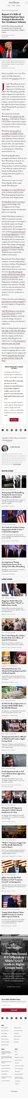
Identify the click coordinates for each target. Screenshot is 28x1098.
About (16, 1051)
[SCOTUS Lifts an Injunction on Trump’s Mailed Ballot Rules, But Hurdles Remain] (14, 692)
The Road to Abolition (5, 1065)
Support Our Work (18, 1060)
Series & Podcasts (4, 1044)
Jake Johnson (6, 541)
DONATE (18, 5)
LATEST (13, 5)
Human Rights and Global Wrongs (6, 1062)
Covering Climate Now (5, 1080)
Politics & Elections (12, 10)
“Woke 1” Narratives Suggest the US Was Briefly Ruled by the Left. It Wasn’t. (14, 844)
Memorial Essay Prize (19, 1074)
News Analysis (5, 733)
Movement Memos (5, 1071)
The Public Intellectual (5, 1068)
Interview (4, 666)
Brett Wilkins (6, 715)
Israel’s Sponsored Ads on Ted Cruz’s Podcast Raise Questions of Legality (13, 773)
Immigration (16, 1033)
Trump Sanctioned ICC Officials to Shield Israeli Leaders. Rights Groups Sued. (14, 738)
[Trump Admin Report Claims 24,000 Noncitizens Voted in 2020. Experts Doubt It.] (14, 901)
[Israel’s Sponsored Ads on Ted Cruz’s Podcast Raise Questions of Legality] (14, 760)
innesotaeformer (16, 647)
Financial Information (19, 1068)
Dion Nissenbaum (7, 926)
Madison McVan (7, 647)
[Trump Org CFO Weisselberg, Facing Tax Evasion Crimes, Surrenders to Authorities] (14, 481)
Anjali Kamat (6, 682)
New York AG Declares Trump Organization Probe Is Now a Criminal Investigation (13, 529)
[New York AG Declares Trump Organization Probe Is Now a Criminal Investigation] (14, 516)
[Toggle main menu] (26, 3)
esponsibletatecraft (7, 786)
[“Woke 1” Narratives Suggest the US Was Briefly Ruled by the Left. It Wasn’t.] (14, 831)
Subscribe (17, 1063)
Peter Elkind (6, 574)
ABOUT (9, 5)
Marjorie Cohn (6, 750)
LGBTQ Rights (4, 1036)
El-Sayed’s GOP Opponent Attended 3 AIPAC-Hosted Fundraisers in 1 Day (12, 810)
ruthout (12, 35)
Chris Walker (6, 35)
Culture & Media (4, 1027)
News (3, 10)
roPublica (12, 574)
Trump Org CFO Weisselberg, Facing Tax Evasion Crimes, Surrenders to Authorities (13, 494)
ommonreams (14, 541)
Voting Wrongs (4, 1074)
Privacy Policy (17, 1071)
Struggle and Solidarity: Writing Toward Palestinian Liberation (6, 1052)
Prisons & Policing (4, 1039)
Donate (16, 1054)
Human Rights (13, 733)
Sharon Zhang (6, 614)
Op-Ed (3, 840)
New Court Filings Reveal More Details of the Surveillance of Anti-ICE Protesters (13, 637)
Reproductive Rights (5, 1042)
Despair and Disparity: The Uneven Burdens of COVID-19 (6, 1057)
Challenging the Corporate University (6, 1077)
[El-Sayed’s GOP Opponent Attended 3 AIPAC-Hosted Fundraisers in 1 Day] (14, 797)
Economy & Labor (17, 1027)
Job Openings (17, 1081)
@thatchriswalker (17, 464)
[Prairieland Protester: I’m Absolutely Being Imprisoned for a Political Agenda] (14, 657)
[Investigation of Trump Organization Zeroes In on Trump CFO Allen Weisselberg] (14, 551)
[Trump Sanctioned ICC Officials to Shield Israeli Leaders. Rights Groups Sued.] (14, 725)
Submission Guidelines (19, 1065)
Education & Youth (5, 1030)
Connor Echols (6, 785)
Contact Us (17, 1083)
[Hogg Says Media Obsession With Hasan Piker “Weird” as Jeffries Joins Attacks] (14, 589)
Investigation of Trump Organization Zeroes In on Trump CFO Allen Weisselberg (13, 564)
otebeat (14, 926)
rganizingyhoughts (15, 856)
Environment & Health (18, 1030)
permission (9, 440)
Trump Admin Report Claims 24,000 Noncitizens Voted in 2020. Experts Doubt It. (13, 914)
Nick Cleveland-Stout (16, 785)
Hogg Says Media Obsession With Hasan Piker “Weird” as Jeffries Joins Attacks (12, 603)
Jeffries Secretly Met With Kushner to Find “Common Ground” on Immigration (12, 879)
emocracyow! (14, 682)
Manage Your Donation (19, 1057)
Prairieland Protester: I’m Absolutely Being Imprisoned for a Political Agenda (14, 670)
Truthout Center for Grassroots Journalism (19, 1077)
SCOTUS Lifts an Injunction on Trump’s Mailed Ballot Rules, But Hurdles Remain (14, 705)
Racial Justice (16, 1039)
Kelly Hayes (5, 856)
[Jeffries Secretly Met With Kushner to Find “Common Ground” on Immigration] (14, 866)
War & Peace (16, 1042)
